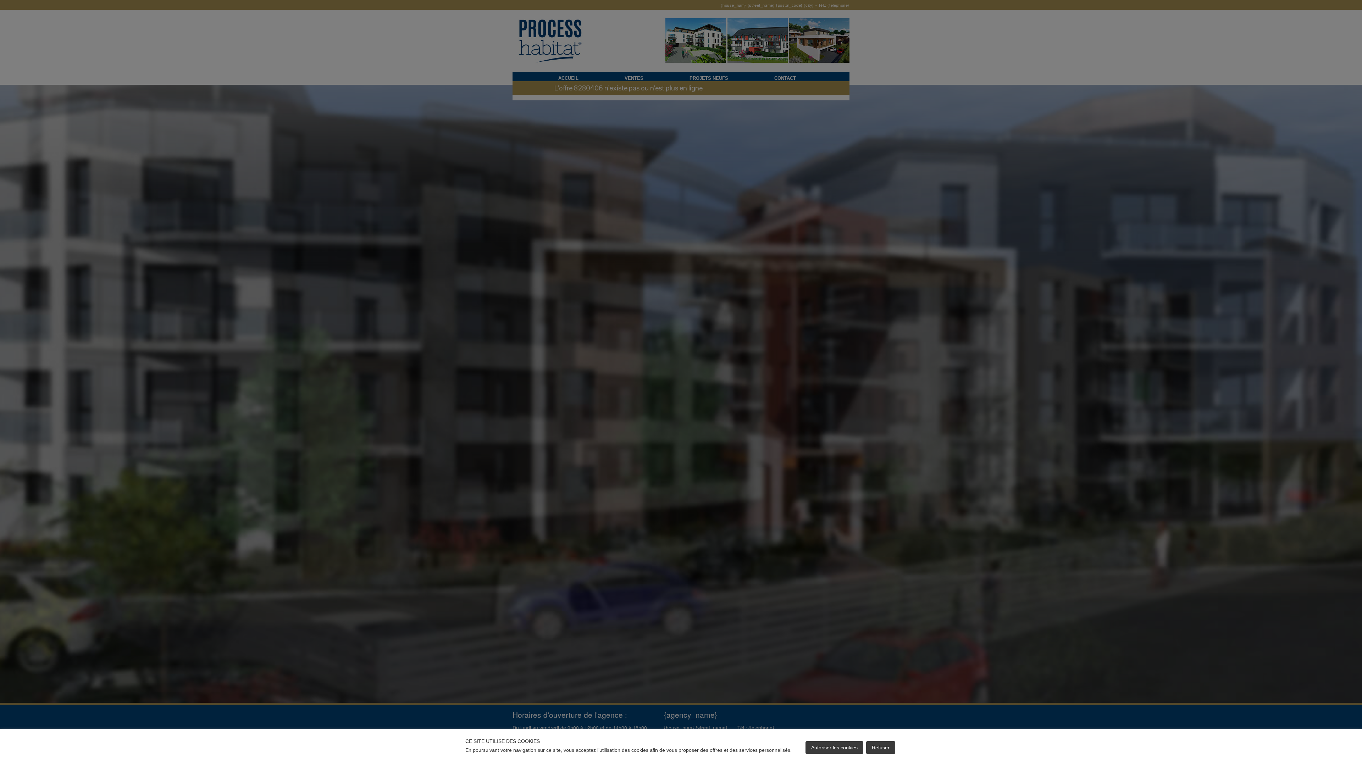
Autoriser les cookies (834, 747)
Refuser (881, 747)
